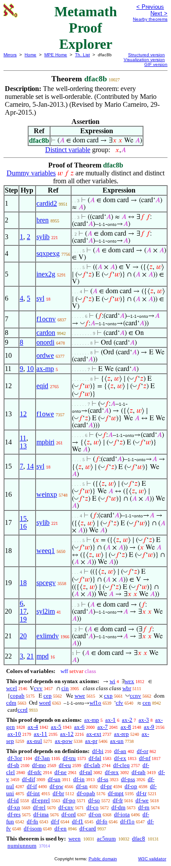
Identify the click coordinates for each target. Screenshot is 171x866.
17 (23, 611)
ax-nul (34, 741)
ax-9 (149, 727)
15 (23, 518)
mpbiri (45, 442)
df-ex (120, 758)
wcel (11, 688)
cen (146, 702)
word (45, 702)
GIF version (155, 64)
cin (65, 688)
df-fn (32, 821)
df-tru (69, 758)
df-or (142, 751)
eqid (42, 385)
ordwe (45, 355)
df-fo (101, 821)
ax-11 (40, 734)
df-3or (14, 758)
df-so (94, 800)
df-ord (68, 814)
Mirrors (10, 54)
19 (23, 619)
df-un (54, 779)
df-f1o (127, 821)
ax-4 (33, 727)
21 (30, 656)
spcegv (46, 582)
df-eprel (41, 800)
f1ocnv (46, 319)
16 (23, 526)
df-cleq (121, 765)
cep (47, 695)
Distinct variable (67, 149)
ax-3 (144, 720)
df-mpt (116, 793)
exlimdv (47, 636)
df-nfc (35, 772)
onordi (45, 342)
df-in (79, 779)
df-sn (82, 786)
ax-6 (79, 727)
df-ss (102, 779)
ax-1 (110, 720)
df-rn (144, 807)
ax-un (117, 741)
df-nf (144, 758)
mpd (42, 656)
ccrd (23, 709)
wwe (80, 695)
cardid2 (46, 203)
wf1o (95, 702)
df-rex (112, 772)
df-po (69, 800)
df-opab (86, 793)
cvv (38, 688)
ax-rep (121, 734)
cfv (119, 702)
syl (40, 298)
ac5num (106, 838)
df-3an (42, 758)
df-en (60, 828)
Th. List (82, 54)
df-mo (39, 765)
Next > (158, 13)
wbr (126, 688)
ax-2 (127, 720)
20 (23, 636)
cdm (11, 702)
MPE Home (55, 54)
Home (30, 54)
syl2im (45, 611)
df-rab (139, 772)
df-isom (33, 828)
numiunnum (21, 845)
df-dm (118, 807)
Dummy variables (31, 173)
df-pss (128, 779)
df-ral (85, 772)
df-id (13, 800)
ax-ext (93, 734)
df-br (58, 793)
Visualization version (144, 59)
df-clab (92, 765)
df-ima (41, 814)
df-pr (106, 786)
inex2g (45, 274)
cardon (45, 332)
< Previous (150, 7)
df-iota (122, 814)
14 (30, 466)
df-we (142, 800)
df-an (120, 751)
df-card (87, 828)
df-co (92, 807)
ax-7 (102, 727)
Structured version (146, 54)
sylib (43, 236)
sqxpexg (48, 253)
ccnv (135, 695)
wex (129, 681)
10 (30, 368)
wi (112, 681)
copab (17, 695)
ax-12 (67, 734)
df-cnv (66, 807)
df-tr (141, 793)
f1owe (45, 414)
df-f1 (77, 821)
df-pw (56, 786)
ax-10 (14, 734)
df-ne (60, 772)
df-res (14, 814)
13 (23, 446)
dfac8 (138, 838)
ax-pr (91, 741)
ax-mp (45, 368)
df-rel (39, 807)
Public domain (103, 858)
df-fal (95, 758)
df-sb (13, 765)
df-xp (13, 807)
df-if (32, 786)
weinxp (46, 494)
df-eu (65, 765)
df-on (95, 814)
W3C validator (152, 858)
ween (74, 838)
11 (23, 438)
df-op (131, 786)
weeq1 (45, 550)
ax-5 (56, 727)
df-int (33, 793)
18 (23, 582)
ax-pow (63, 741)
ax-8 (126, 727)
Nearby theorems (150, 19)
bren (42, 220)
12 (23, 414)
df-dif (28, 779)
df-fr (118, 800)
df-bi (97, 751)
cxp (108, 695)
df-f (55, 821)
